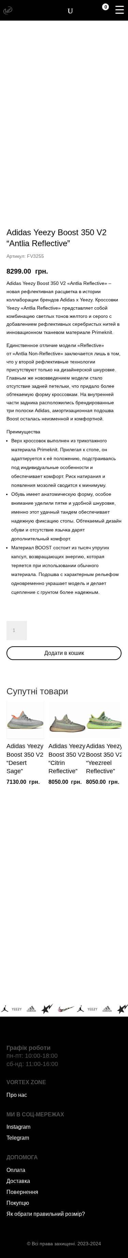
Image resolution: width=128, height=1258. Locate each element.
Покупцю (17, 1203)
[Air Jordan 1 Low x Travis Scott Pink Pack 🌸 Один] (94, 950)
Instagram (18, 1127)
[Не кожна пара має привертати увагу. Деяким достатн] (34, 950)
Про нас (16, 1095)
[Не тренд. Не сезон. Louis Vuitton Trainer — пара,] (94, 916)
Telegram (17, 1138)
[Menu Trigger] (119, 9)
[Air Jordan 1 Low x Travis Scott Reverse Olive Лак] (94, 881)
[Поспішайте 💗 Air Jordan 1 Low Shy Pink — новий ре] (34, 881)
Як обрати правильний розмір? (45, 1214)
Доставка (18, 1181)
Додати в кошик (64, 653)
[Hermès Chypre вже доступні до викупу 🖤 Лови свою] (34, 985)
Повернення (22, 1192)
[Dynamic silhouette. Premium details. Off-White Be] (94, 985)
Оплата (15, 1170)
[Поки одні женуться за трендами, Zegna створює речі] (34, 916)
